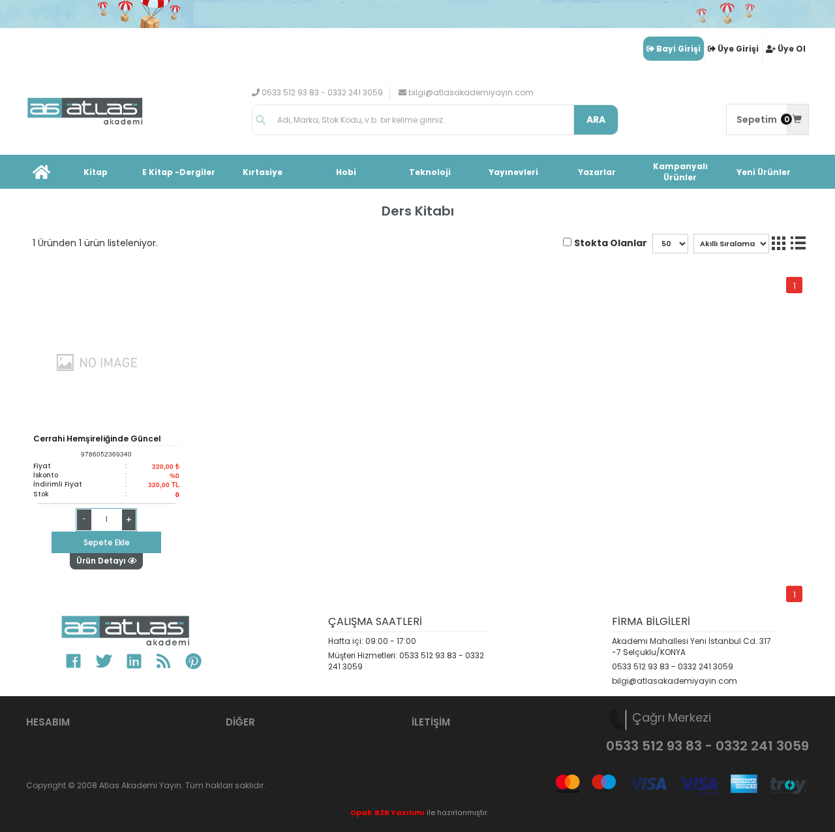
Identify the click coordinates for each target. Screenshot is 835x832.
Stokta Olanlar (610, 242)
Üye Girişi (738, 48)
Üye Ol (792, 48)
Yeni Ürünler (763, 172)
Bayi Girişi (678, 48)
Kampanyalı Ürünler (680, 172)
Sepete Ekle (107, 542)
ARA (595, 119)
